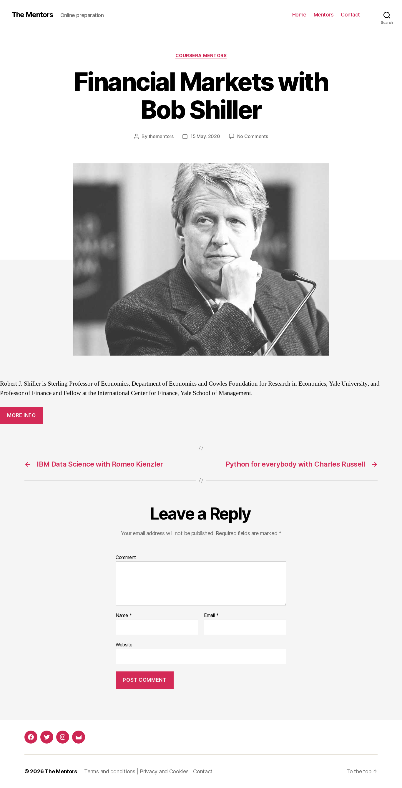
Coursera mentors (201, 55)
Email (211, 615)
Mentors (324, 14)
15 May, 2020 (205, 136)
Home (299, 14)
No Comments (252, 136)
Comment (126, 557)
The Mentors (32, 14)
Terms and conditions (109, 771)
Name (124, 615)
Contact (350, 14)
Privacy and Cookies (164, 771)
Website (124, 644)
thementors (161, 136)
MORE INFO (21, 415)
